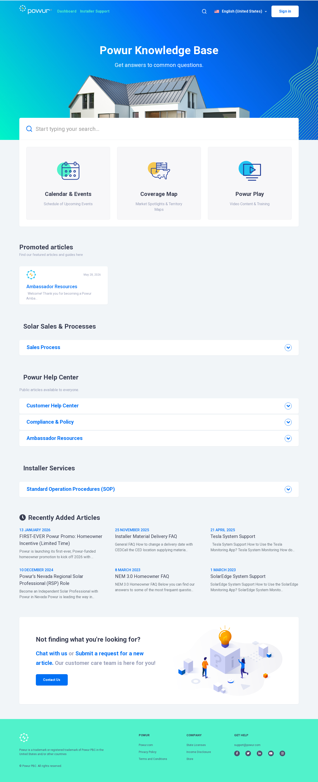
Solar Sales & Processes (59, 326)
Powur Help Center (50, 377)
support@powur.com (247, 745)
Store (189, 759)
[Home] (35, 9)
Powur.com (146, 745)
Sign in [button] (285, 11)
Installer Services (49, 468)
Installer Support (94, 11)
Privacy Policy (147, 752)
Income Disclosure (198, 752)
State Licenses (196, 745)
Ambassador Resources (51, 286)
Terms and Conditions (153, 759)
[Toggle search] (204, 11)
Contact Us (52, 680)
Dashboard (66, 11)
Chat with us (51, 653)
